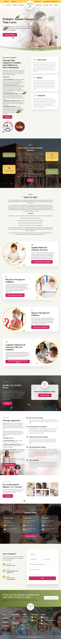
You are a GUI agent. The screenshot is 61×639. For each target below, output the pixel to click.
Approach (14, 5)
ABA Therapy (17, 423)
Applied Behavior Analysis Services (42, 261)
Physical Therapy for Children (15, 295)
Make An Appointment (10, 34)
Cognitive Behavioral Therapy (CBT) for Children (17, 361)
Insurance (21, 5)
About (51, 5)
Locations (45, 5)
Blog (13, 627)
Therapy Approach (9, 464)
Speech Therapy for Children (40, 327)
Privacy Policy (41, 637)
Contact (56, 5)
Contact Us (7, 116)
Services (9, 5)
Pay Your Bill (39, 5)
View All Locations (44, 395)
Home (4, 5)
